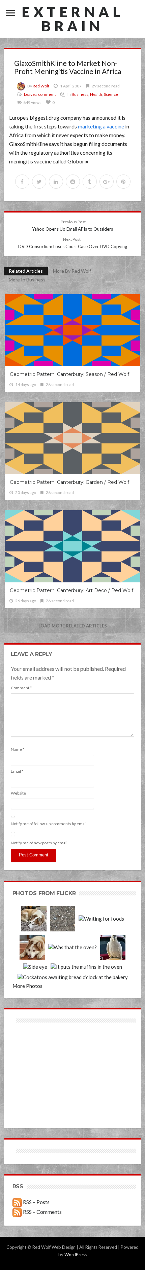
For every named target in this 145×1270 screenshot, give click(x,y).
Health (96, 94)
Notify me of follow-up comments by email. (49, 823)
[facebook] (22, 182)
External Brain (72, 19)
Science (111, 94)
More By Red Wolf (72, 271)
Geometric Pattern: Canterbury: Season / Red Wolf (69, 374)
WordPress (75, 1254)
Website (18, 793)
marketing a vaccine (101, 126)
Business (79, 94)
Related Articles (26, 271)
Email (17, 771)
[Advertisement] (42, 1048)
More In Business (27, 279)
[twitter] (39, 182)
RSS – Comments (42, 1211)
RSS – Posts (36, 1202)
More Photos (27, 986)
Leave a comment (40, 94)
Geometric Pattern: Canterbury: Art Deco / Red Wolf (71, 590)
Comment (21, 687)
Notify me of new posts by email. (39, 842)
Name (17, 749)
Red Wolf (41, 85)
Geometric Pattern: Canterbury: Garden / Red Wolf (69, 482)
